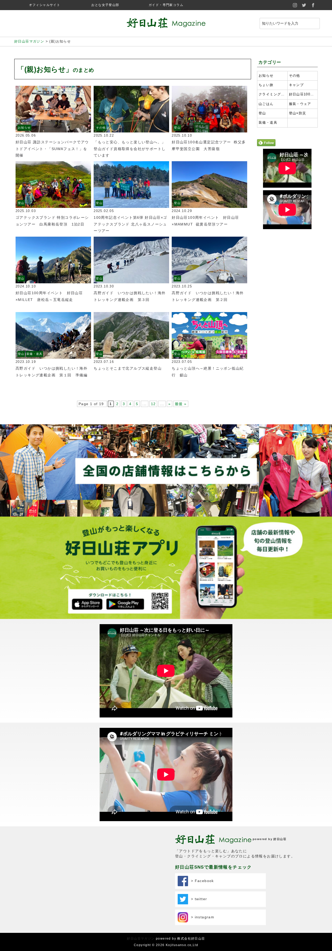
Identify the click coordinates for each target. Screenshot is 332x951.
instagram (295, 5)
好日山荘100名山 (302, 94)
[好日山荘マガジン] (166, 25)
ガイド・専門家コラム (166, 5)
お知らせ (24, 127)
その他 (101, 127)
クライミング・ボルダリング (272, 94)
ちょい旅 (266, 85)
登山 (177, 127)
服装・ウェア (300, 104)
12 (153, 404)
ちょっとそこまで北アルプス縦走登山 (128, 368)
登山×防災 (297, 113)
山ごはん (266, 104)
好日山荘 (279, 839)
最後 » (181, 404)
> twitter (197, 899)
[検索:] (287, 23)
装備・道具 (34, 353)
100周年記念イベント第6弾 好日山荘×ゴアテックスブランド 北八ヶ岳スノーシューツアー (130, 224)
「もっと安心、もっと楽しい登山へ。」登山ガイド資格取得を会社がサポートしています (129, 148)
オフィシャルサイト (44, 5)
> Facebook (201, 880)
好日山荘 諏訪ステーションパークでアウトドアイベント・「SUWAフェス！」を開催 (52, 148)
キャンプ (296, 85)
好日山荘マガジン (141, 938)
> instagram (201, 917)
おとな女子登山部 (105, 5)
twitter (304, 5)
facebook (313, 5)
